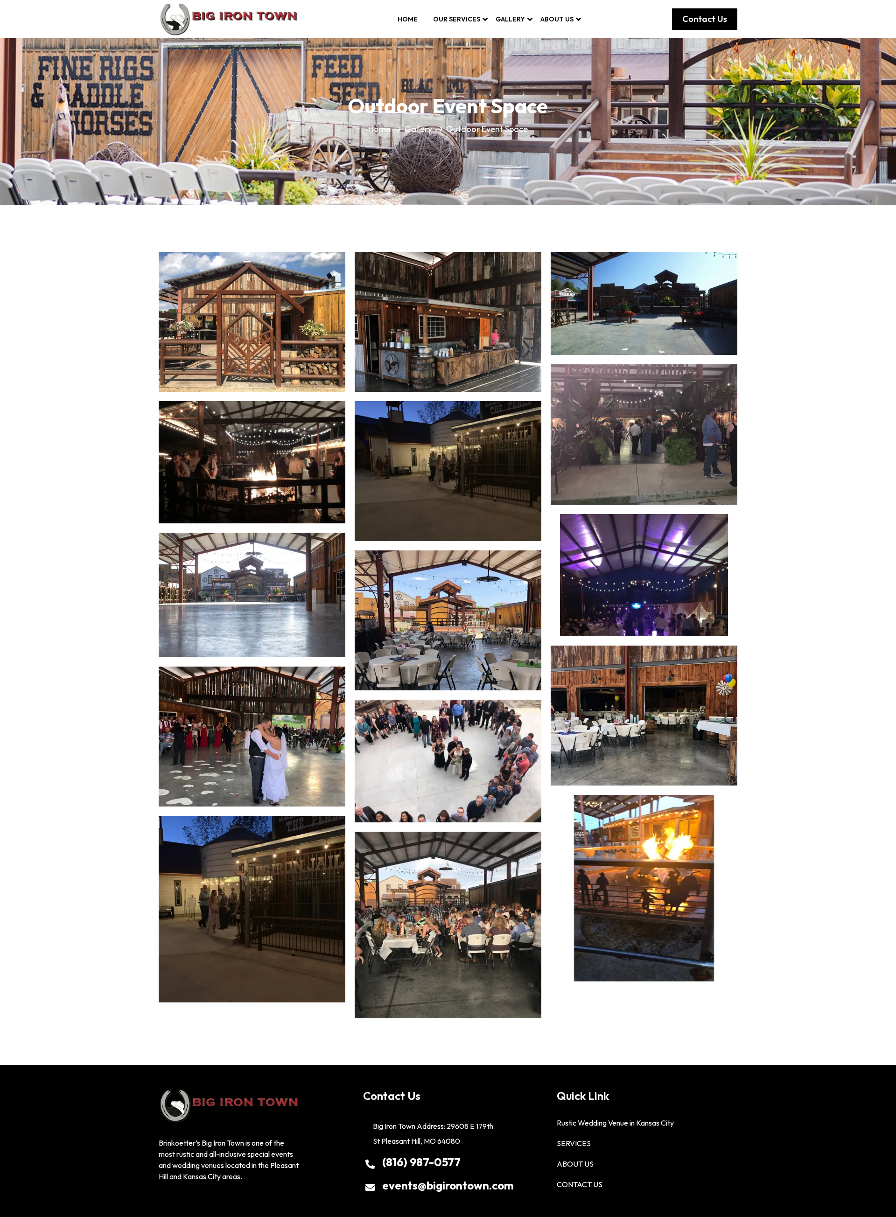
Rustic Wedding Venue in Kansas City (615, 1122)
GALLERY (510, 19)
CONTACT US (579, 1184)
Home (379, 129)
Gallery (418, 129)
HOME (408, 19)
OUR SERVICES (456, 19)
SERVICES (574, 1143)
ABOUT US (557, 19)
